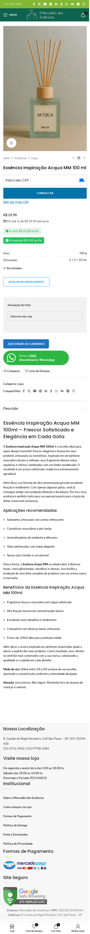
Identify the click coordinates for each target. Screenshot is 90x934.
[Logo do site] (45, 14)
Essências (20, 158)
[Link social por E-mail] (45, 4)
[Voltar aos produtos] (78, 158)
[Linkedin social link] (56, 4)
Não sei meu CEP (16, 202)
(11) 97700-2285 (37, 748)
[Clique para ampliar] (11, 143)
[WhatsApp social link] (66, 4)
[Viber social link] (84, 4)
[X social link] (39, 4)
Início (6, 158)
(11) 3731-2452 (13, 748)
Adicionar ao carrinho (26, 344)
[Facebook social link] (33, 4)
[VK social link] (72, 4)
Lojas (34, 158)
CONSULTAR (45, 193)
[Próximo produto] (84, 158)
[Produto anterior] (73, 158)
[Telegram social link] (78, 4)
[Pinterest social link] (51, 4)
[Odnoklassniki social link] (61, 4)
